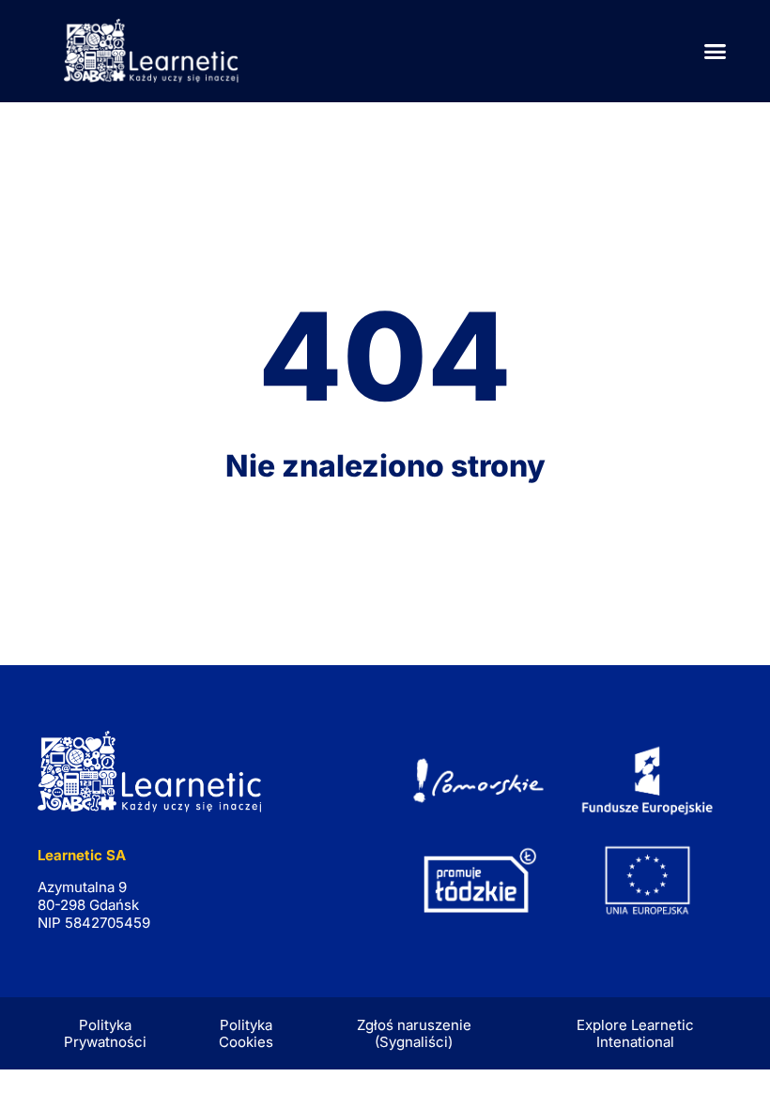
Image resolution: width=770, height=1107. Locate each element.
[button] (715, 51)
